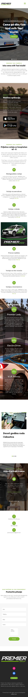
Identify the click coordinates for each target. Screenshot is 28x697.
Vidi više (18, 259)
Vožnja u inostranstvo (14, 287)
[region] (14, 34)
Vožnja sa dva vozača (14, 270)
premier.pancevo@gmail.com (14, 532)
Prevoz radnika (14, 253)
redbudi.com (14, 694)
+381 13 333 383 (14, 525)
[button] (13, 59)
